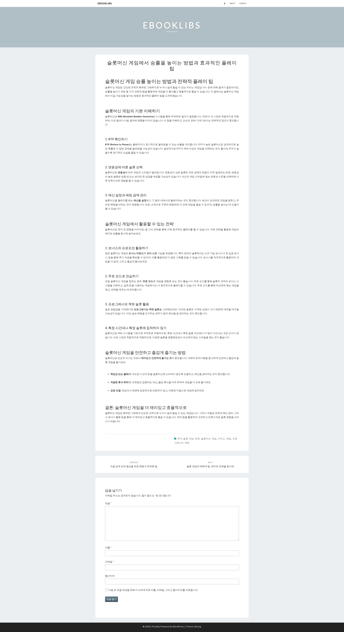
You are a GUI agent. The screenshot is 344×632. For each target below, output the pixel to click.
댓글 (108, 503)
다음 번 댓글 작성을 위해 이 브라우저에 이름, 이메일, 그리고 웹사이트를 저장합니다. (153, 590)
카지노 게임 (224, 438)
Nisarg (197, 626)
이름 (108, 547)
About (232, 3)
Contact (243, 3)
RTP (180, 438)
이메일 (109, 561)
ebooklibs (104, 3)
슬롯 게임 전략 (191, 438)
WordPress (178, 626)
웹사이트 (110, 575)
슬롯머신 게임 (208, 438)
